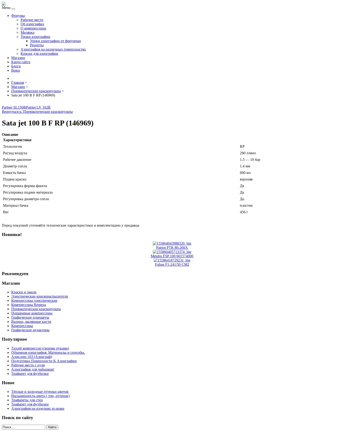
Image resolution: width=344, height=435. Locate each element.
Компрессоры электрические (34, 300)
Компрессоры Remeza (28, 305)
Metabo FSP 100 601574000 (172, 256)
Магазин (18, 58)
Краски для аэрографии (39, 53)
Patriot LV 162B (38, 107)
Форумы (18, 16)
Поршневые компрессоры (31, 313)
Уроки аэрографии (35, 37)
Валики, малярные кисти (31, 322)
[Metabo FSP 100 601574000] (172, 252)
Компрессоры (22, 326)
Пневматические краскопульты (36, 309)
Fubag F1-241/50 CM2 (172, 264)
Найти (52, 427)
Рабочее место (32, 20)
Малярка (27, 32)
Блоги (16, 66)
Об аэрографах (32, 24)
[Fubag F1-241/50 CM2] (172, 260)
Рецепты (37, 45)
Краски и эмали (24, 292)
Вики (15, 70)
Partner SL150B (14, 107)
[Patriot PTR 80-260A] (172, 243)
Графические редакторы (30, 330)
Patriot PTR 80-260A (172, 248)
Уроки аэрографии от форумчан (55, 41)
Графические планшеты (30, 317)
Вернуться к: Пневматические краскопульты (37, 112)
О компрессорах (33, 28)
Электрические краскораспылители (39, 296)
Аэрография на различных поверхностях (53, 49)
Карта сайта (20, 62)
